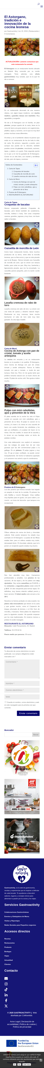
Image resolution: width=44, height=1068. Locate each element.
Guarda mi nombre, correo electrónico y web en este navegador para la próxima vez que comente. (21, 705)
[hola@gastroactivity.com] (6, 978)
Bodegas (7, 951)
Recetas (7, 939)
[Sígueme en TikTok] (6, 989)
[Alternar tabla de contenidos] (34, 165)
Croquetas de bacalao (21, 171)
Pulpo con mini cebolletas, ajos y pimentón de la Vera (25, 188)
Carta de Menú (14, 179)
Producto (8, 947)
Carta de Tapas (14, 168)
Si (14, 1064)
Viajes (6, 956)
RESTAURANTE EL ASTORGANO (21, 195)
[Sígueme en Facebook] (6, 1000)
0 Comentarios (9, 34)
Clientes (7, 964)
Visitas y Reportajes (12, 921)
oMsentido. (28, 1015)
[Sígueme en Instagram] (6, 984)
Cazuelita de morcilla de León (24, 174)
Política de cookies (28, 1024)
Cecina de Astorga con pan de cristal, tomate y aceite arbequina (25, 183)
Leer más (26, 1064)
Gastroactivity (12, 31)
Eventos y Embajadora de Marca (16, 916)
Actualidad (8, 960)
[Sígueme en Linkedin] (6, 995)
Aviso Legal (15, 1021)
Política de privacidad (22, 1027)
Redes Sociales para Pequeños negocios (20, 925)
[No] (41, 1060)
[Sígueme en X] (6, 1006)
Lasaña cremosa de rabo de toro (25, 176)
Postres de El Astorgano (17, 192)
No (19, 1064)
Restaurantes (34, 31)
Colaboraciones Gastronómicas (16, 912)
